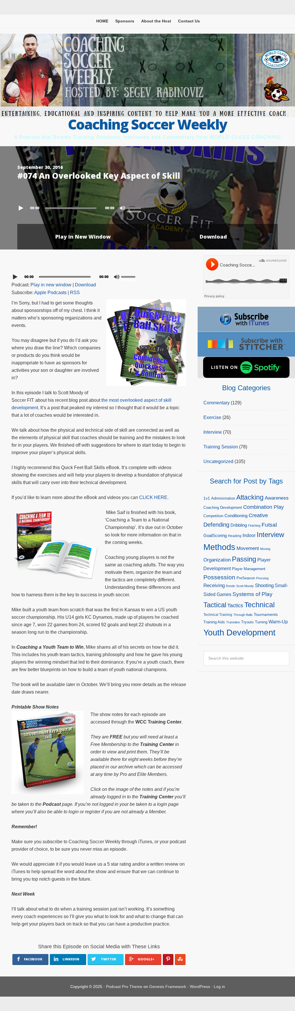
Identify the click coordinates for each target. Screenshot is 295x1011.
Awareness (277, 498)
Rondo (230, 586)
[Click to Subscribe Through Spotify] (246, 367)
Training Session (220, 446)
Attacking (250, 497)
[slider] (135, 207)
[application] (147, 206)
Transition (233, 622)
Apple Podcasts (50, 292)
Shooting (264, 585)
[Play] (21, 208)
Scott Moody (245, 586)
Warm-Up (278, 621)
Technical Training (217, 615)
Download (213, 236)
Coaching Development (222, 507)
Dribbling (238, 525)
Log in (219, 986)
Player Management (248, 569)
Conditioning (235, 515)
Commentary (216, 402)
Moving (265, 549)
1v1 (206, 498)
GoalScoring (215, 535)
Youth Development (239, 632)
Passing (244, 559)
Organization (217, 560)
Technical (259, 605)
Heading (234, 536)
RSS (75, 292)
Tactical (214, 605)
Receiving (214, 585)
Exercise (212, 417)
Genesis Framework (167, 986)
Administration (223, 498)
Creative (258, 515)
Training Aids (214, 622)
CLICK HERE (153, 497)
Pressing (262, 578)
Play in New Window (83, 236)
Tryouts (247, 622)
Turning (261, 622)
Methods (219, 547)
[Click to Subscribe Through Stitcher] (246, 344)
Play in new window (51, 284)
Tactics (235, 605)
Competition (213, 516)
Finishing (254, 525)
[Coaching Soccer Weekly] (147, 113)
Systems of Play (252, 594)
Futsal (269, 525)
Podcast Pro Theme (124, 986)
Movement (248, 548)
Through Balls (243, 614)
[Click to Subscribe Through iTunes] (246, 319)
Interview (212, 432)
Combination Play (263, 507)
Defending (216, 524)
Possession (219, 577)
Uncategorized (218, 461)
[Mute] (122, 208)
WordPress (200, 986)
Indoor (249, 535)
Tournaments (266, 614)
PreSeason (246, 578)
